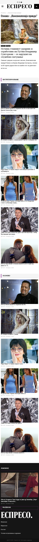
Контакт (3, 529)
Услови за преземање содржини (11, 533)
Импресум (4, 522)
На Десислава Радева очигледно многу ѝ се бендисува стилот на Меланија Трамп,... (17, 202)
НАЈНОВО (6, 276)
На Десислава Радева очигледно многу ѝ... (13, 393)
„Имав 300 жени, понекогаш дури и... (11, 423)
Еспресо (3, 45)
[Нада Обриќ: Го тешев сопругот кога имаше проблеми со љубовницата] (19, 156)
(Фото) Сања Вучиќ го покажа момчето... (13, 453)
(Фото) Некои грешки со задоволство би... (13, 304)
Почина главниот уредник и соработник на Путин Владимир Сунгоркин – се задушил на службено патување (19, 52)
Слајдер (8, 45)
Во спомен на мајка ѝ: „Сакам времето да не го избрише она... (19, 140)
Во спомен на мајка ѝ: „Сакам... (10, 334)
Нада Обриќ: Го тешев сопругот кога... (12, 364)
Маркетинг (4, 525)
